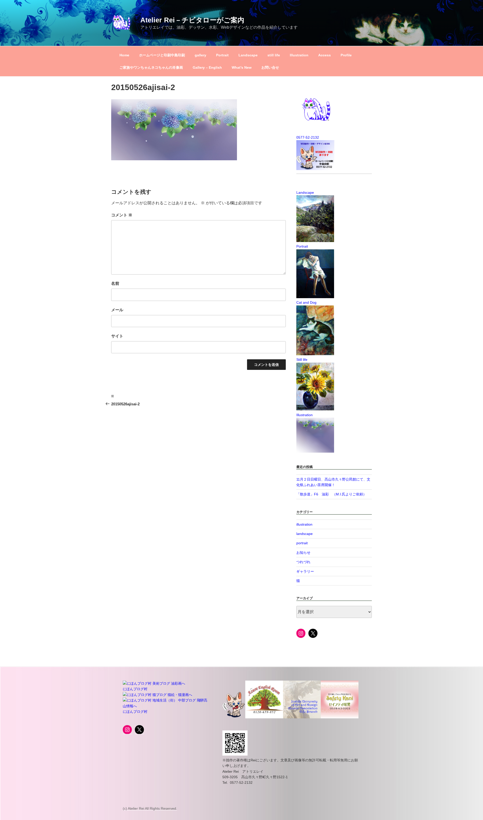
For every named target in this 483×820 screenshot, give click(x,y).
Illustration (299, 55)
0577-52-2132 (307, 137)
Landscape (248, 55)
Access (324, 55)
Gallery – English (207, 67)
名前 (115, 283)
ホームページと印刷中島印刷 (162, 55)
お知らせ (303, 553)
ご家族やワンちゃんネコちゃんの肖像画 (151, 67)
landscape (304, 534)
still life (273, 55)
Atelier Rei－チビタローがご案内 (192, 20)
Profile (346, 55)
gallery (200, 55)
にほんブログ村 (135, 689)
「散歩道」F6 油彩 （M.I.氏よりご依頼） (331, 494)
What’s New (242, 67)
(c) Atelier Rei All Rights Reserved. (150, 808)
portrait (302, 543)
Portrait (222, 55)
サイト (117, 336)
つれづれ (303, 562)
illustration (304, 524)
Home (124, 55)
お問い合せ (270, 67)
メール (117, 310)
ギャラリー (305, 571)
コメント (121, 215)
